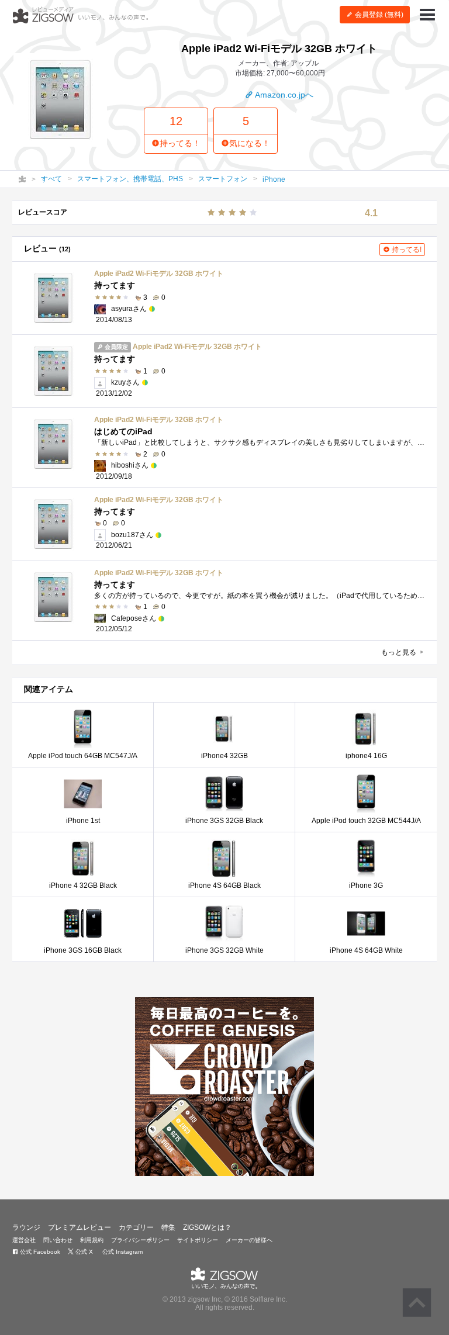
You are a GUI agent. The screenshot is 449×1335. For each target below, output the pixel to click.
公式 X (83, 1251)
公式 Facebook (39, 1251)
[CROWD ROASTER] (224, 1086)
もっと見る (399, 652)
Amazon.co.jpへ (283, 94)
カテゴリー (136, 1227)
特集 (168, 1227)
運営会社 (24, 1240)
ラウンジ (26, 1227)
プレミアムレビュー (79, 1227)
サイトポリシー (197, 1240)
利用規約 (91, 1240)
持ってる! (406, 249)
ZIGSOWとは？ (207, 1227)
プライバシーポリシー (140, 1240)
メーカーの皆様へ (249, 1240)
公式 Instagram (122, 1251)
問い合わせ (57, 1240)
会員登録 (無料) (378, 15)
